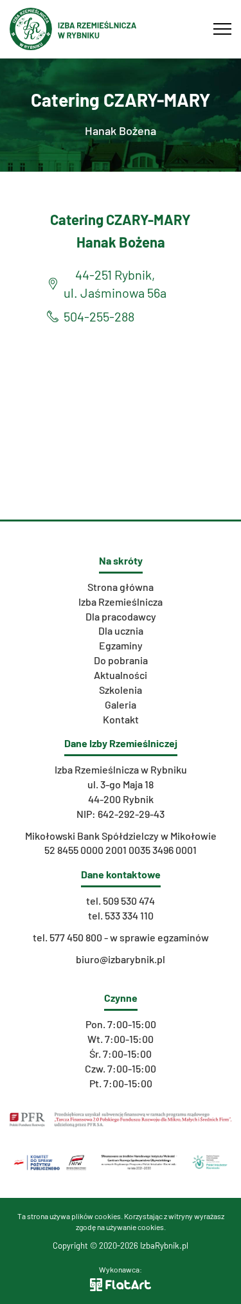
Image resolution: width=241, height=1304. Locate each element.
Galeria (120, 704)
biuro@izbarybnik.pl (120, 959)
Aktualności (120, 675)
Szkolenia (120, 690)
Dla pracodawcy (120, 616)
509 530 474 (129, 900)
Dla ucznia (120, 630)
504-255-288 (99, 316)
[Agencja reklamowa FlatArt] (120, 1283)
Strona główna (120, 587)
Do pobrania (121, 660)
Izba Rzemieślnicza (120, 601)
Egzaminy (121, 645)
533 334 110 (129, 915)
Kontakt (121, 719)
